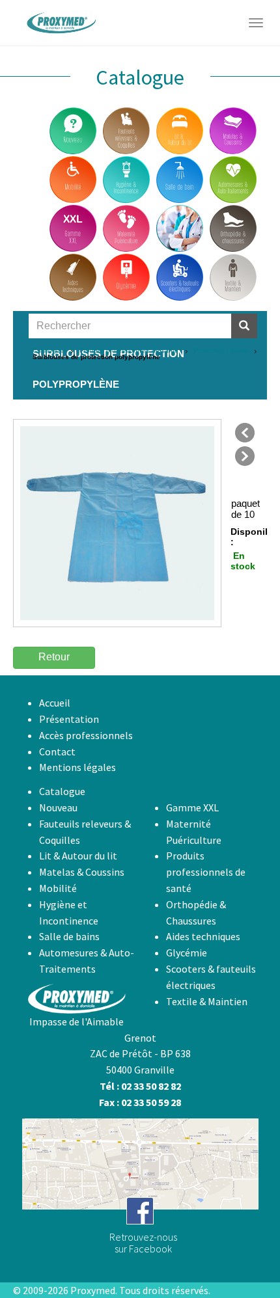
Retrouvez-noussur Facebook (143, 1242)
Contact (57, 751)
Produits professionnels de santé (128, 350)
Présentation (69, 718)
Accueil (54, 702)
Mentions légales (77, 767)
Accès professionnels (86, 735)
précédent (245, 432)
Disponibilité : (241, 536)
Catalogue (48, 350)
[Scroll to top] (238, 1256)
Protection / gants (220, 350)
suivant (245, 456)
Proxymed (92, 1290)
